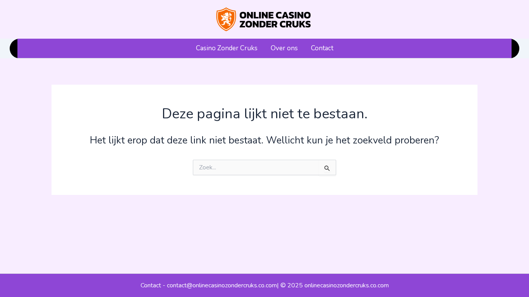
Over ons (284, 48)
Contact (322, 48)
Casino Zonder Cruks (227, 48)
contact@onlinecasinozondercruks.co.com (222, 285)
